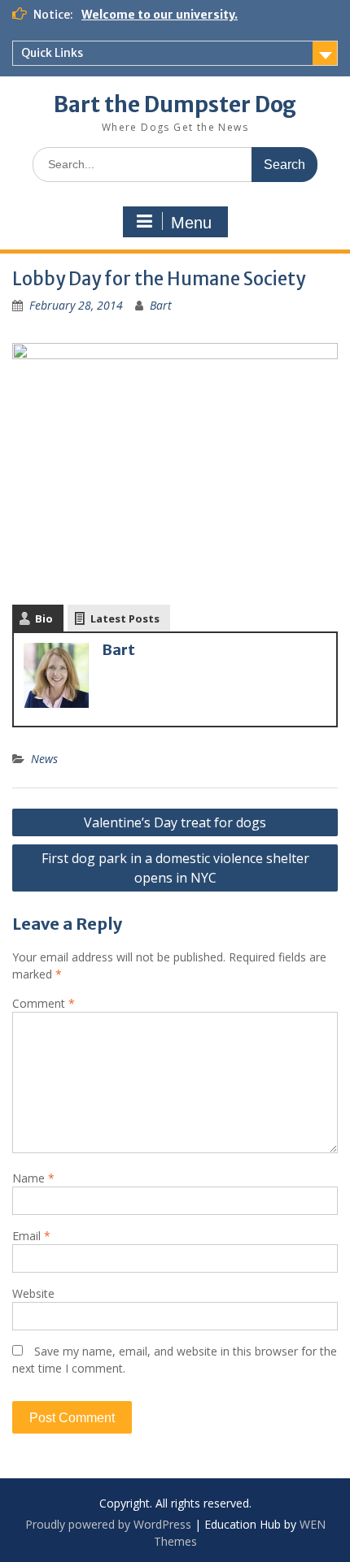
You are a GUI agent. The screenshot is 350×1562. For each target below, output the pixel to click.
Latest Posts (125, 618)
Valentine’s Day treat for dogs (175, 822)
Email (31, 1235)
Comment (43, 1003)
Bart (161, 305)
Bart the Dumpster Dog (175, 104)
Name (33, 1178)
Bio (44, 618)
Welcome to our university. (159, 14)
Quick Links (52, 53)
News (44, 758)
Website (33, 1293)
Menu (191, 223)
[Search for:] (175, 163)
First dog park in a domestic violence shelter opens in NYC (175, 868)
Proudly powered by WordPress (108, 1524)
